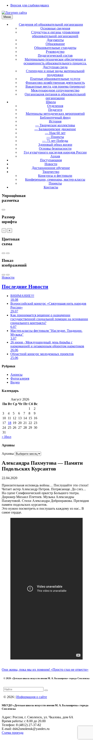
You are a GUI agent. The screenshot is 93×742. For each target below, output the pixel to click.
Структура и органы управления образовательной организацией (55, 34)
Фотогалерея (19, 378)
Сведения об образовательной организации (51, 24)
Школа (51, 102)
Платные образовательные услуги (55, 79)
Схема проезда (12, 732)
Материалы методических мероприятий (55, 113)
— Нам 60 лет (55, 133)
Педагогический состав (55, 55)
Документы (55, 40)
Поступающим (51, 160)
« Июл (6, 437)
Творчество (50, 172)
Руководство (55, 51)
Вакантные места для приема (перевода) (55, 86)
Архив (55, 156)
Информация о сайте (31, 697)
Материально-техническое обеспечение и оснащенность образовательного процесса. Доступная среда (55, 63)
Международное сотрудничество (55, 90)
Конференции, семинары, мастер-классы (55, 179)
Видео (15, 382)
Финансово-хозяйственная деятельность (55, 82)
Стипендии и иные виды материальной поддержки (55, 73)
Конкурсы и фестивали (55, 175)
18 (9, 423)
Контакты (51, 187)
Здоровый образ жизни (55, 144)
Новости (51, 164)
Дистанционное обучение (51, 168)
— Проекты (55, 137)
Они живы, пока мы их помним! (26, 669)
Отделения (55, 106)
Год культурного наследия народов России (55, 152)
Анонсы (16, 374)
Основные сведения (55, 28)
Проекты (55, 183)
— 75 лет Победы (55, 141)
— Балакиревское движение (55, 129)
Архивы (8, 453)
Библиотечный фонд (55, 117)
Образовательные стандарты (55, 48)
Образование (55, 44)
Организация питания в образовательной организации (55, 96)
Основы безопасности (55, 148)
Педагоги (55, 110)
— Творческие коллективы (55, 125)
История (55, 121)
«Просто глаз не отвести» (69, 669)
